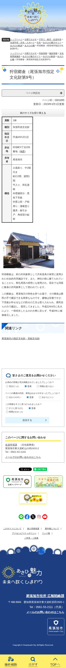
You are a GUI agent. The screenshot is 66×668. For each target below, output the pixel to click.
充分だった (14, 386)
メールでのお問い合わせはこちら (23, 457)
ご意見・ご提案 (31, 538)
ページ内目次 (33, 93)
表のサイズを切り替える (33, 113)
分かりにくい (48, 397)
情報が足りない (47, 386)
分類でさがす (31, 39)
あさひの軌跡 (16, 45)
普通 (29, 386)
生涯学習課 (11, 444)
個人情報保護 (33, 528)
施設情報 (53, 53)
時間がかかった (16, 412)
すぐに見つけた (16, 408)
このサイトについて (12, 528)
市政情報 (43, 53)
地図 (22, 151)
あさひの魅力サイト (52, 42)
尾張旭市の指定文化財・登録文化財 (21, 338)
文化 (39, 42)
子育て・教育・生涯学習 (50, 39)
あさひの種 (30, 45)
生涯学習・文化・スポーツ (22, 42)
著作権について (52, 528)
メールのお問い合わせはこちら (45, 612)
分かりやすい (15, 397)
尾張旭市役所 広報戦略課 (45, 596)
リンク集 (46, 533)
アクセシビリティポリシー (24, 533)
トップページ (16, 39)
